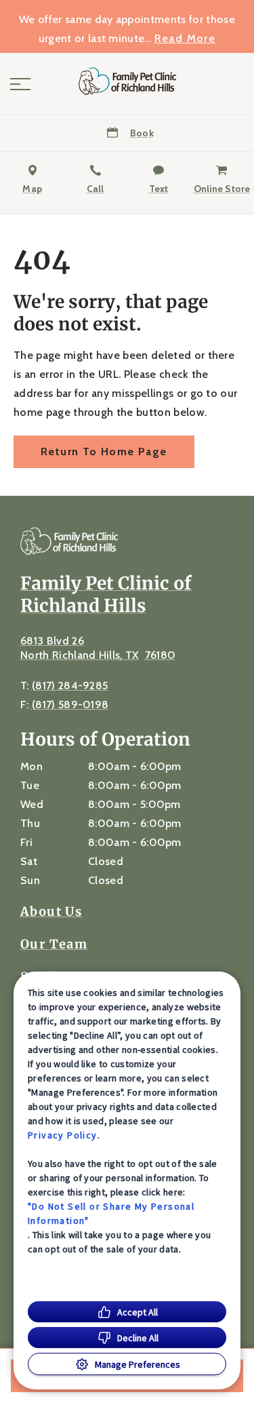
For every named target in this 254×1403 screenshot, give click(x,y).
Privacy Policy (63, 1135)
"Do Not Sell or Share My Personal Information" (111, 1213)
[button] (20, 84)
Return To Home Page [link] (104, 451)
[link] (127, 80)
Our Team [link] (53, 944)
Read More (185, 39)
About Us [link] (51, 912)
